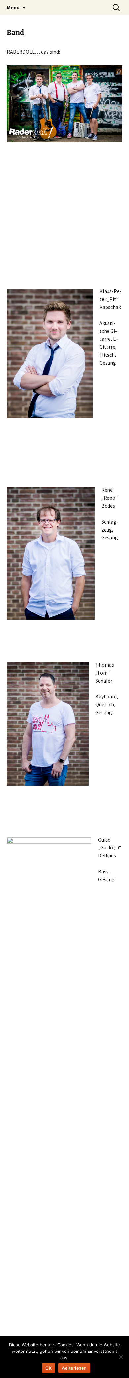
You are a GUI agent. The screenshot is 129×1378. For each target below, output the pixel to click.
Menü (13, 7)
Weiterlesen (74, 1368)
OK (48, 1368)
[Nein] (120, 1357)
